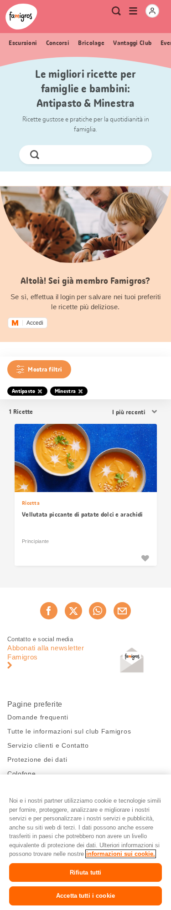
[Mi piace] (145, 558)
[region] (85, 842)
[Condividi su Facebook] (48, 610)
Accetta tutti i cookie (85, 895)
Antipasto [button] (24, 391)
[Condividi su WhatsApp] (97, 610)
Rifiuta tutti (86, 872)
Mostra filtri (45, 369)
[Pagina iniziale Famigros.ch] (21, 17)
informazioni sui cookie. (120, 853)
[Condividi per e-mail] (122, 610)
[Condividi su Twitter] (73, 610)
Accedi (34, 323)
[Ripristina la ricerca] (137, 155)
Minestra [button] (65, 391)
